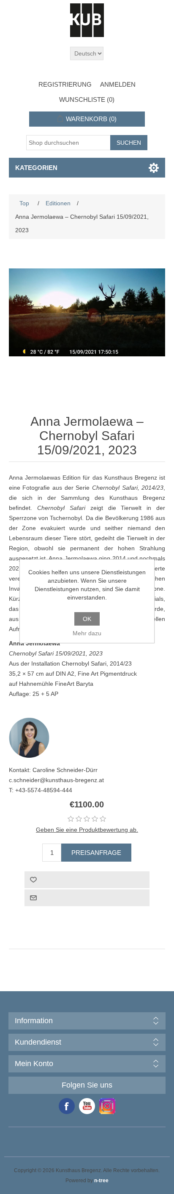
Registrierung (65, 84)
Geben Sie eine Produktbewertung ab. (87, 829)
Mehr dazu (87, 633)
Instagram (107, 1106)
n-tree (101, 1180)
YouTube (87, 1106)
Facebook (67, 1106)
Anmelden (118, 84)
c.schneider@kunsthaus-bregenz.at (56, 780)
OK (87, 619)
